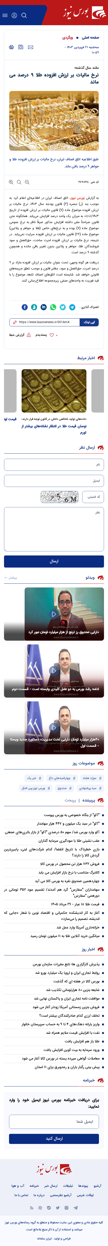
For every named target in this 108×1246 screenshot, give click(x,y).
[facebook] (24, 307)
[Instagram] (67, 1207)
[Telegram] (75, 1207)
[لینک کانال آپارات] (40, 1207)
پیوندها (83, 1186)
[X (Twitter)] (58, 1207)
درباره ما (39, 1195)
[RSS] (31, 1207)
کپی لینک (89, 322)
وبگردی (67, 38)
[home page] (84, 12)
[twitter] (63, 307)
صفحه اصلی (90, 38)
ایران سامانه (44, 1238)
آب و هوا (18, 1186)
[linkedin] (43, 307)
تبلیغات (68, 1186)
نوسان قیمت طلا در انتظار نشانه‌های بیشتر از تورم (54, 429)
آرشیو (97, 1186)
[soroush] (34, 307)
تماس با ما (21, 1195)
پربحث (70, 800)
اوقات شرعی (85, 1195)
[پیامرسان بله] (49, 1207)
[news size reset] (18, 182)
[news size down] (26, 182)
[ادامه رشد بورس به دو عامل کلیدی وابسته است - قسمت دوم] (54, 671)
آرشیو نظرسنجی (60, 1195)
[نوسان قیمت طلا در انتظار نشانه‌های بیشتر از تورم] (54, 391)
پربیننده (88, 800)
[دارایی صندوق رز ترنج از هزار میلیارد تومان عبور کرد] (54, 614)
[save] (20, 47)
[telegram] (72, 307)
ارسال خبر (51, 1186)
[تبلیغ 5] (54, 294)
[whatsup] (53, 307)
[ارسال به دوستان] (30, 47)
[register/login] (14, 15)
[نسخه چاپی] (11, 47)
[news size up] (11, 182)
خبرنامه (34, 1186)
